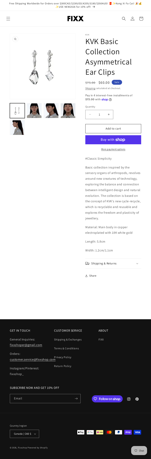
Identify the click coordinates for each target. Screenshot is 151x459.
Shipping (90, 88)
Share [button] (93, 275)
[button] (8, 18)
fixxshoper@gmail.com (26, 345)
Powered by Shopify (38, 447)
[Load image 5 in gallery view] (17, 127)
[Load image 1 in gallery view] (17, 110)
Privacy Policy (62, 357)
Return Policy (62, 366)
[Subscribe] (76, 398)
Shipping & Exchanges (68, 339)
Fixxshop (22, 447)
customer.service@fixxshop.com (32, 359)
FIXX (101, 339)
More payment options (113, 149)
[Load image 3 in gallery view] (51, 110)
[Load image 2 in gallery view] (34, 110)
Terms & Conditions (66, 348)
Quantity (90, 106)
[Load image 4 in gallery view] (68, 110)
